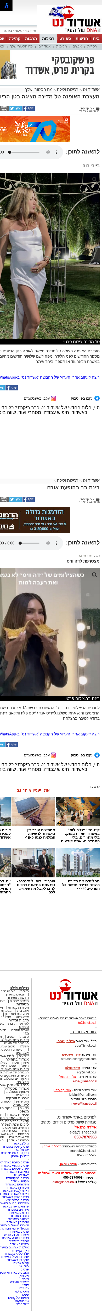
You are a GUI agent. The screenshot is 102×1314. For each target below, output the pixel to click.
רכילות (48, 38)
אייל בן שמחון (20, 1156)
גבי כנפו (24, 1288)
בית (96, 38)
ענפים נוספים (20, 1030)
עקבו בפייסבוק (82, 398)
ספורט (65, 38)
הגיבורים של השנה (16, 1043)
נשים (25, 1131)
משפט (24, 1111)
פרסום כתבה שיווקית (15, 1238)
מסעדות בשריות (18, 1007)
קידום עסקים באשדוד (15, 1168)
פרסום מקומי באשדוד (15, 1165)
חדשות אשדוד (18, 998)
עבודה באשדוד (18, 1241)
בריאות (24, 1108)
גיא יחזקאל (21, 1301)
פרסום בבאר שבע (17, 1200)
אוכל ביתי (22, 1011)
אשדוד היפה (20, 1062)
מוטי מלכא (22, 1291)
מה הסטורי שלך (21, 46)
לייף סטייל (21, 1105)
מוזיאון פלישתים (18, 1298)
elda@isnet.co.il (85, 1081)
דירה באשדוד (20, 1250)
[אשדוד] (69, 33)
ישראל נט (22, 1150)
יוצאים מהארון (15, 994)
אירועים (24, 1056)
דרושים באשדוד (18, 1213)
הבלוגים (22, 1082)
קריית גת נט (21, 1263)
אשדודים (44, 46)
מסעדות (22, 1004)
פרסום (24, 1269)
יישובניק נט (21, 1175)
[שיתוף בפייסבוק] (28, 110)
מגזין (25, 1033)
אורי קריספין (62, 1090)
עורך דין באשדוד (18, 1260)
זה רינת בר (85, 555)
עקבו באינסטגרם (37, 398)
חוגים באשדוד (19, 1216)
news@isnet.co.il (84, 1103)
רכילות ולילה (67, 89)
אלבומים (22, 1053)
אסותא (24, 1276)
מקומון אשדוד (20, 1181)
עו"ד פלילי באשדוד (16, 1253)
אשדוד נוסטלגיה (16, 1088)
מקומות (61, 46)
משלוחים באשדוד (17, 1184)
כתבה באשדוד (19, 1244)
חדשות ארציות (19, 1001)
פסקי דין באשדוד (18, 1114)
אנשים (77, 46)
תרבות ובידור (19, 1020)
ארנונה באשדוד (18, 1219)
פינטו (25, 1294)
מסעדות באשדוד (18, 1187)
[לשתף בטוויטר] (15, 110)
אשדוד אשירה (19, 1282)
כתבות (24, 1037)
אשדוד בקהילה (17, 1059)
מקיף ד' (24, 1279)
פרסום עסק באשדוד (15, 1146)
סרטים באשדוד (19, 1140)
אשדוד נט (91, 89)
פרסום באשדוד (18, 1231)
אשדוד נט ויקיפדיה (16, 1235)
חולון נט (23, 1266)
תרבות (31, 38)
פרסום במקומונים (17, 1178)
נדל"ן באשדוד (20, 1143)
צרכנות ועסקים (17, 1098)
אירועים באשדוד (18, 1209)
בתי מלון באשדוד (18, 1172)
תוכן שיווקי (22, 1101)
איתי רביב (22, 1304)
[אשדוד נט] (66, 1007)
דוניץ (25, 1285)
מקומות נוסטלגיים (17, 1092)
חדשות (82, 38)
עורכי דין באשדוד (18, 1222)
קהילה (14, 38)
